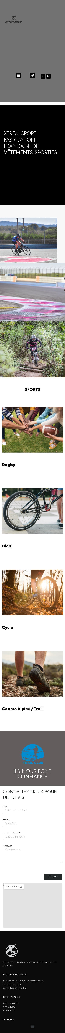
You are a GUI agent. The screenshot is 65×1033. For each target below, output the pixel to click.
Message (7, 846)
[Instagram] (48, 76)
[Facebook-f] (43, 76)
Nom (5, 806)
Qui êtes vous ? (11, 833)
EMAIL (6, 820)
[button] (18, 75)
